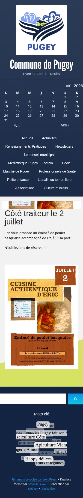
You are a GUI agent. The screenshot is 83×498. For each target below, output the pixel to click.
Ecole (66, 163)
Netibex (33, 489)
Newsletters (64, 146)
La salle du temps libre (54, 180)
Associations (25, 188)
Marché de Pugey (16, 171)
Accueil (27, 138)
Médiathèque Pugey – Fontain (30, 163)
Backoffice (48, 489)
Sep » (65, 124)
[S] (75, 399)
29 (65, 115)
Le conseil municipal (39, 155)
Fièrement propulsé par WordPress (34, 479)
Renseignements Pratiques (25, 146)
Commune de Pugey (41, 64)
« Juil (17, 124)
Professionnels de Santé (57, 171)
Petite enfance (18, 180)
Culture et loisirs (56, 188)
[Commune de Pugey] (41, 30)
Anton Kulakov (37, 484)
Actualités (49, 138)
